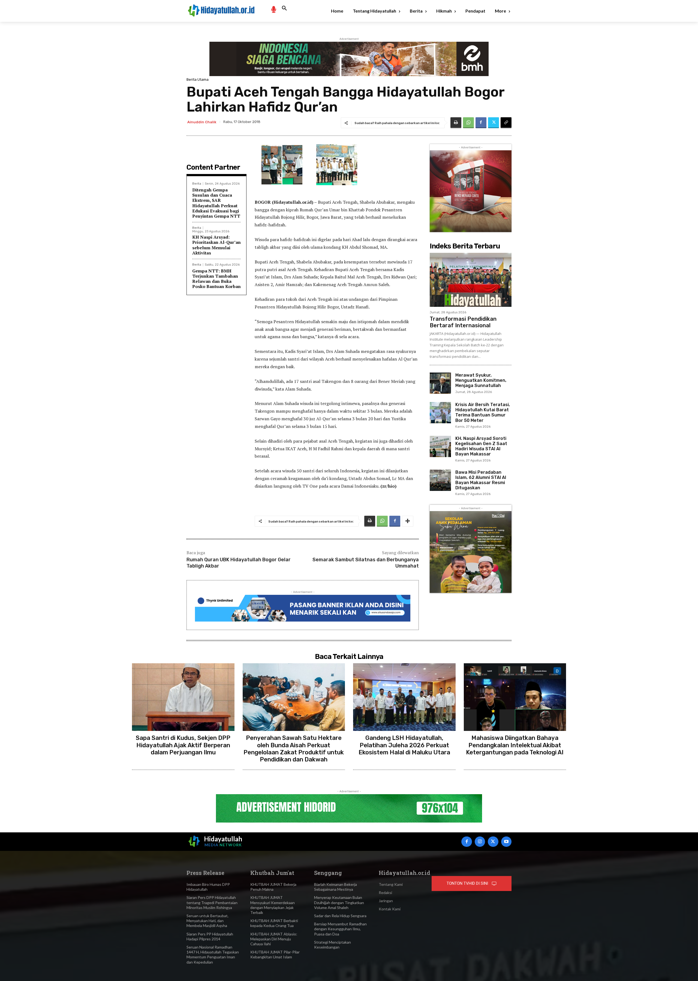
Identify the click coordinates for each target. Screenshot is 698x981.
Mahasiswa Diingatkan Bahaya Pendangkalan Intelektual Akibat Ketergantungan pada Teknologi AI (515, 745)
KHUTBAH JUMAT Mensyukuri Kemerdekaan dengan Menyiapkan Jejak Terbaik (272, 905)
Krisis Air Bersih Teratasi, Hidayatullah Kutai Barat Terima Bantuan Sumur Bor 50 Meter (482, 412)
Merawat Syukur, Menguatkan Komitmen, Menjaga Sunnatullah (480, 380)
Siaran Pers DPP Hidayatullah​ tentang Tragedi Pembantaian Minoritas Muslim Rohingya (211, 902)
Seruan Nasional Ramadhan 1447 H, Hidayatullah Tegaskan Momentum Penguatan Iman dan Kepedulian (212, 954)
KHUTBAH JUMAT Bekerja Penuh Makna (273, 887)
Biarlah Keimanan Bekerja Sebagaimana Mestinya (335, 887)
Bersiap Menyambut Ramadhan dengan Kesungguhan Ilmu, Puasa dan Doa (340, 929)
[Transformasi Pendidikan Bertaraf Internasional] (471, 280)
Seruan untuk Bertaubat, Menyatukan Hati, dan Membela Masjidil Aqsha (207, 920)
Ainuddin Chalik (201, 122)
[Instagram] (480, 841)
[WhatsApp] (468, 122)
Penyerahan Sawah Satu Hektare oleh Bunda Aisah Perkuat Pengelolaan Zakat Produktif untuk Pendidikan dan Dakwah (293, 748)
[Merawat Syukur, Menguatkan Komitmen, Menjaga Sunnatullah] (440, 383)
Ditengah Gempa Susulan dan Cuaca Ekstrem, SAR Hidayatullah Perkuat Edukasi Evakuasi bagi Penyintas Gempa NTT (216, 203)
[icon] (273, 9)
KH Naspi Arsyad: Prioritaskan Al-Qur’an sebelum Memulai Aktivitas (216, 245)
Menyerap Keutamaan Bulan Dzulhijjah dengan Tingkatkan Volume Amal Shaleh (339, 902)
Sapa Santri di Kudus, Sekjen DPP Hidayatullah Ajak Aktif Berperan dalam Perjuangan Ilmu (183, 745)
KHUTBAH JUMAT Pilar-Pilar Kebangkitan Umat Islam (275, 954)
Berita (196, 183)
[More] (407, 521)
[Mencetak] (455, 122)
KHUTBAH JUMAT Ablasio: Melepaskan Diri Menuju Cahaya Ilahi (273, 939)
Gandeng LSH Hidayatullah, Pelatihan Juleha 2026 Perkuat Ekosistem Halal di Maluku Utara (404, 745)
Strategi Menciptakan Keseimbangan (332, 944)
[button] (284, 8)
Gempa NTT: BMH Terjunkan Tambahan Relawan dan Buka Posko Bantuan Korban (216, 279)
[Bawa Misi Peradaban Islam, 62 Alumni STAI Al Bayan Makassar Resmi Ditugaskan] (440, 480)
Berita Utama (197, 79)
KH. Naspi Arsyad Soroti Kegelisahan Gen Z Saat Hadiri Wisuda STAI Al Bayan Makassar (481, 446)
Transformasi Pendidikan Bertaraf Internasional (463, 322)
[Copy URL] (506, 122)
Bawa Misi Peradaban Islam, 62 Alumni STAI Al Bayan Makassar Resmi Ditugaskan (480, 480)
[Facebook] (481, 122)
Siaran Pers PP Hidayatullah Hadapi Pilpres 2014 (209, 936)
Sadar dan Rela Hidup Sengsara (340, 915)
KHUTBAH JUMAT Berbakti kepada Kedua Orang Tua (274, 923)
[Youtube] (506, 841)
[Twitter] (493, 122)
